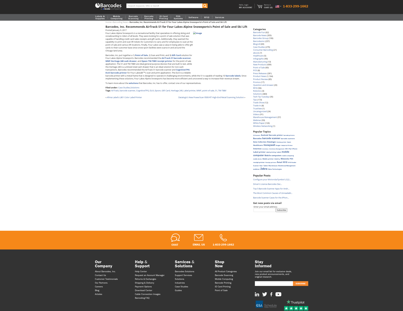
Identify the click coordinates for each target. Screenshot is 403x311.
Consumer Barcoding (263, 49)
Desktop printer (282, 142)
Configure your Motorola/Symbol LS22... (272, 179)
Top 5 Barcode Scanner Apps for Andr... (271, 188)
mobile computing (288, 155)
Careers (99, 286)
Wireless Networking (262, 126)
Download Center (143, 290)
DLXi (152, 90)
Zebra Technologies (275, 169)
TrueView (257, 108)
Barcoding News (120, 22)
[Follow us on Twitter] (264, 294)
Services (219, 17)
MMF (198, 90)
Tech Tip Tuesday (261, 96)
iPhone (294, 149)
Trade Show (258, 102)
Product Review (260, 79)
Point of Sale (141, 55)
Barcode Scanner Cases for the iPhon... (271, 197)
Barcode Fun (259, 32)
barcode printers (289, 135)
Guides (178, 290)
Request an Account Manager (150, 275)
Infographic (258, 58)
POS (255, 70)
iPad (290, 149)
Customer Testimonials (106, 278)
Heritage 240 (177, 90)
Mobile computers (272, 155)
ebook (256, 52)
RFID (255, 88)
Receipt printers (270, 162)
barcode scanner (127, 90)
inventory (265, 149)
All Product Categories (226, 271)
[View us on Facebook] (271, 294)
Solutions (135, 87)
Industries (180, 282)
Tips (255, 99)
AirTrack (115, 90)
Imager (278, 145)
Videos (256, 114)
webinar (256, 169)
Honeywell (269, 145)
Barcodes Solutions (184, 271)
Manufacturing (260, 61)
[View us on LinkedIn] (257, 294)
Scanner (256, 166)
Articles (98, 294)
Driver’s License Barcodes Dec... (267, 184)
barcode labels (233, 75)
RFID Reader (292, 162)
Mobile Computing (116, 17)
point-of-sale (208, 90)
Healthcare (258, 55)
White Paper (259, 123)
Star (261, 165)
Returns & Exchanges (145, 278)
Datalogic (271, 142)
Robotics (257, 90)
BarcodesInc (259, 41)
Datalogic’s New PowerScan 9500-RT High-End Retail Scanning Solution (211, 97)
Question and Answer (263, 85)
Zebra (263, 168)
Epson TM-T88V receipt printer (157, 61)
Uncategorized (260, 111)
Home (108, 22)
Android (264, 135)
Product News (259, 76)
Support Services (183, 275)
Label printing (271, 152)
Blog (97, 290)
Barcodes (257, 138)
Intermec (257, 148)
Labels (279, 152)
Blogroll (256, 44)
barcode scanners (288, 138)
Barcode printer (276, 135)
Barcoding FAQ (142, 297)
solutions (133, 83)
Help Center (141, 271)
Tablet (265, 166)
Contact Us (100, 275)
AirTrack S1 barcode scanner (176, 58)
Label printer (190, 90)
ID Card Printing (222, 286)
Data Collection (260, 142)
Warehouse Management (265, 117)
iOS (286, 149)
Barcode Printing (223, 282)
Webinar (257, 120)
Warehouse (273, 165)
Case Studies (124, 87)
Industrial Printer (287, 145)
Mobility (277, 159)
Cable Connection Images (147, 294)
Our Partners (101, 282)
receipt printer (259, 162)
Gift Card (176, 55)
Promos (257, 82)
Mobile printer (268, 159)
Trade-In (257, 105)
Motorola (285, 159)
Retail (279, 162)
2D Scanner (256, 135)
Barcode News (260, 35)
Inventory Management (276, 149)
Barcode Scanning (224, 275)
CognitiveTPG (142, 90)
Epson (158, 90)
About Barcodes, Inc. (105, 271)
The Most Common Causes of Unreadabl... (272, 193)
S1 (216, 90)
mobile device (257, 159)
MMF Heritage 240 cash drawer (121, 61)
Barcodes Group (260, 38)
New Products (259, 64)
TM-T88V (222, 90)
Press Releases (260, 73)
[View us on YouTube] (278, 294)
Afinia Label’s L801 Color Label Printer (124, 97)
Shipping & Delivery (144, 282)
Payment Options (143, 286)
